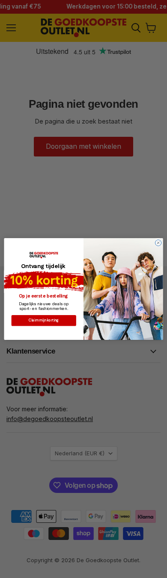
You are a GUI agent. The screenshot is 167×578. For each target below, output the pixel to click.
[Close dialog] (158, 243)
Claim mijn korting (44, 320)
